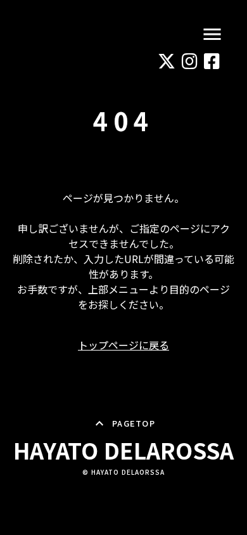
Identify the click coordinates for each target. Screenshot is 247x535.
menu (212, 34)
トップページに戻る (123, 344)
